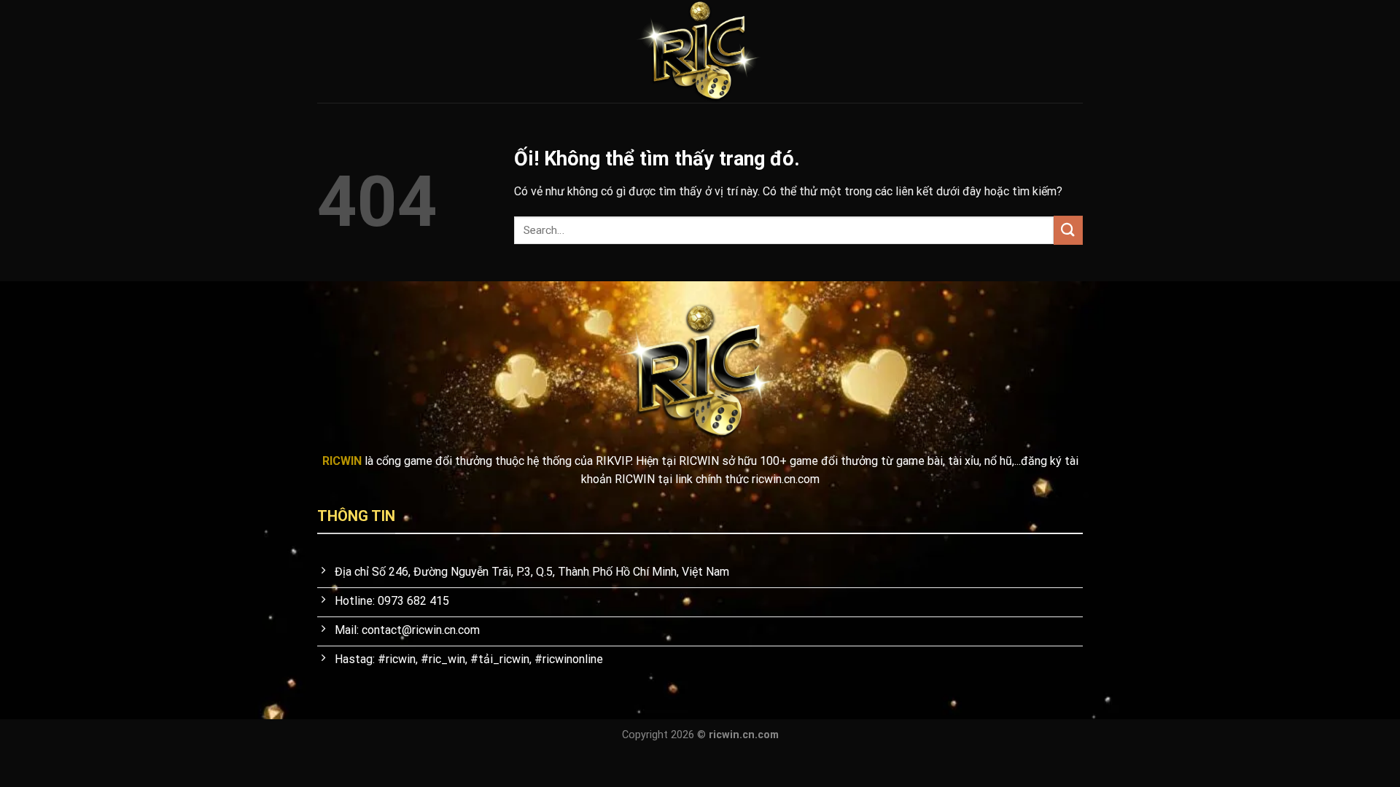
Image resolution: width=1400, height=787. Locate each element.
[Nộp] (1068, 230)
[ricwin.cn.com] (700, 51)
